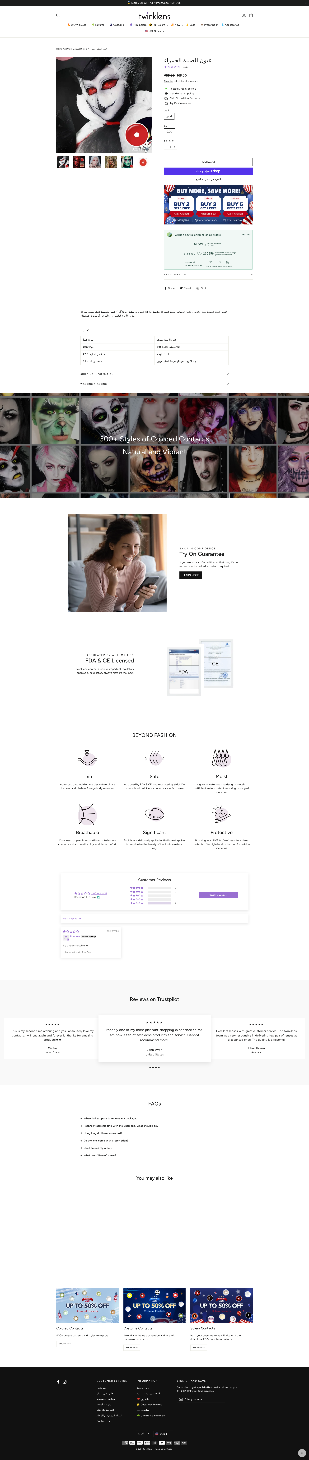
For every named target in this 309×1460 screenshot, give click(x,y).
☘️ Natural (97, 24)
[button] (172, 67)
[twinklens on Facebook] (58, 1382)
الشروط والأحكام (105, 1410)
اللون (166, 110)
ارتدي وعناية (143, 1388)
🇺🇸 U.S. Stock (153, 31)
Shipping (168, 81)
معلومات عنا (143, 1410)
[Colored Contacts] (87, 1305)
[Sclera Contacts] (221, 1305)
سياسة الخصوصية (106, 1399)
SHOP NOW (65, 1343)
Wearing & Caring (93, 384)
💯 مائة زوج (143, 1399)
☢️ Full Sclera (157, 24)
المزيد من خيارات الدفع (208, 179)
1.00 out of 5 (99, 893)
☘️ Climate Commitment (151, 1415)
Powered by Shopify (164, 1449)
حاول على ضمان (105, 1393)
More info (246, 235)
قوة (165, 126)
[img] (71, 931)
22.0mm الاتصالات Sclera (76, 49)
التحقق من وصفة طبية (148, 1393)
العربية (141, 1433)
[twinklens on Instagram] (64, 1382)
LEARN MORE (191, 575)
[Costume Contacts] (154, 1305)
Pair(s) (169, 141)
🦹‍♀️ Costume (117, 24)
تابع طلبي (101, 1388)
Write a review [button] (219, 895)
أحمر (169, 116)
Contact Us (103, 1421)
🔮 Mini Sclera (138, 24)
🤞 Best (190, 24)
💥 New (176, 24)
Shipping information (97, 374)
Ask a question (175, 274)
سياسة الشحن (104, 1404)
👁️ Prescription (209, 24)
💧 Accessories (230, 24)
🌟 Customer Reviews (149, 1404)
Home (59, 49)
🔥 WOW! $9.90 (76, 24)
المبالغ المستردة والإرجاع (109, 1415)
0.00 (169, 131)
